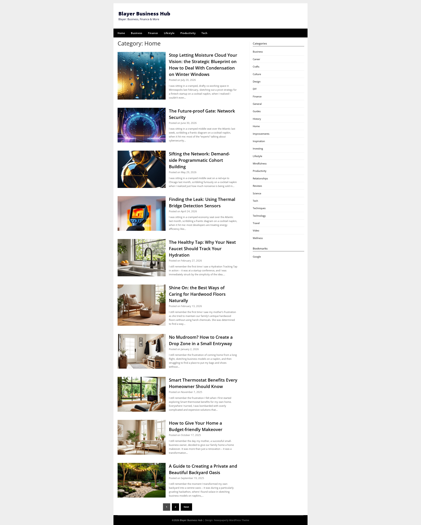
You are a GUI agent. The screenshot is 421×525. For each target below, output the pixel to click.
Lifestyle (169, 33)
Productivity (188, 33)
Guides (257, 111)
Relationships (260, 178)
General (257, 103)
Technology (259, 215)
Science (257, 193)
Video (256, 230)
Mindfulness (260, 163)
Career (256, 59)
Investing (258, 148)
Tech (204, 33)
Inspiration (259, 141)
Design (256, 81)
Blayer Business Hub (144, 13)
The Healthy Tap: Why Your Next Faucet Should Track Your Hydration (202, 248)
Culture (257, 74)
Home (121, 33)
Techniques (259, 208)
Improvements (261, 133)
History (257, 118)
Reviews (257, 185)
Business (136, 33)
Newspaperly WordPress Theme (231, 520)
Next (186, 506)
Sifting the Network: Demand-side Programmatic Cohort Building (199, 160)
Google (257, 256)
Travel (256, 223)
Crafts (256, 66)
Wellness (258, 238)
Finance (153, 33)
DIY (255, 89)
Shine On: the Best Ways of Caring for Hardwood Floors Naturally (197, 294)
